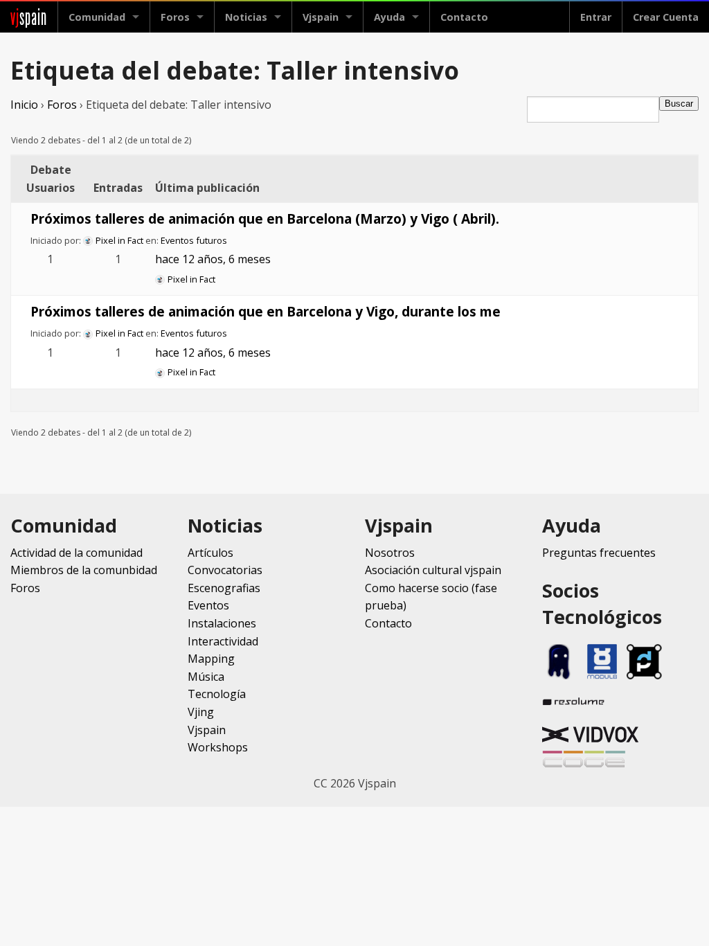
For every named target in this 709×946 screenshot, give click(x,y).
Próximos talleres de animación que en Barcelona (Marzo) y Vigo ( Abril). (264, 218)
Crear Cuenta (666, 17)
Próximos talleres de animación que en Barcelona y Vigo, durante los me (265, 311)
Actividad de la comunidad (76, 552)
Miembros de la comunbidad (83, 570)
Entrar (595, 17)
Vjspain (207, 730)
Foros (175, 17)
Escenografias (224, 588)
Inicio (24, 104)
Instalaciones (222, 623)
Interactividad (223, 641)
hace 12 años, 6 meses (213, 259)
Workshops (218, 747)
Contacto (464, 17)
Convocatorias (225, 570)
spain (28, 17)
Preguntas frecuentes (599, 552)
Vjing (201, 712)
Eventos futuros (194, 240)
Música (206, 676)
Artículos (210, 552)
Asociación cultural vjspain (433, 570)
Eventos (208, 605)
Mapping (211, 658)
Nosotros (390, 552)
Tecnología (217, 694)
